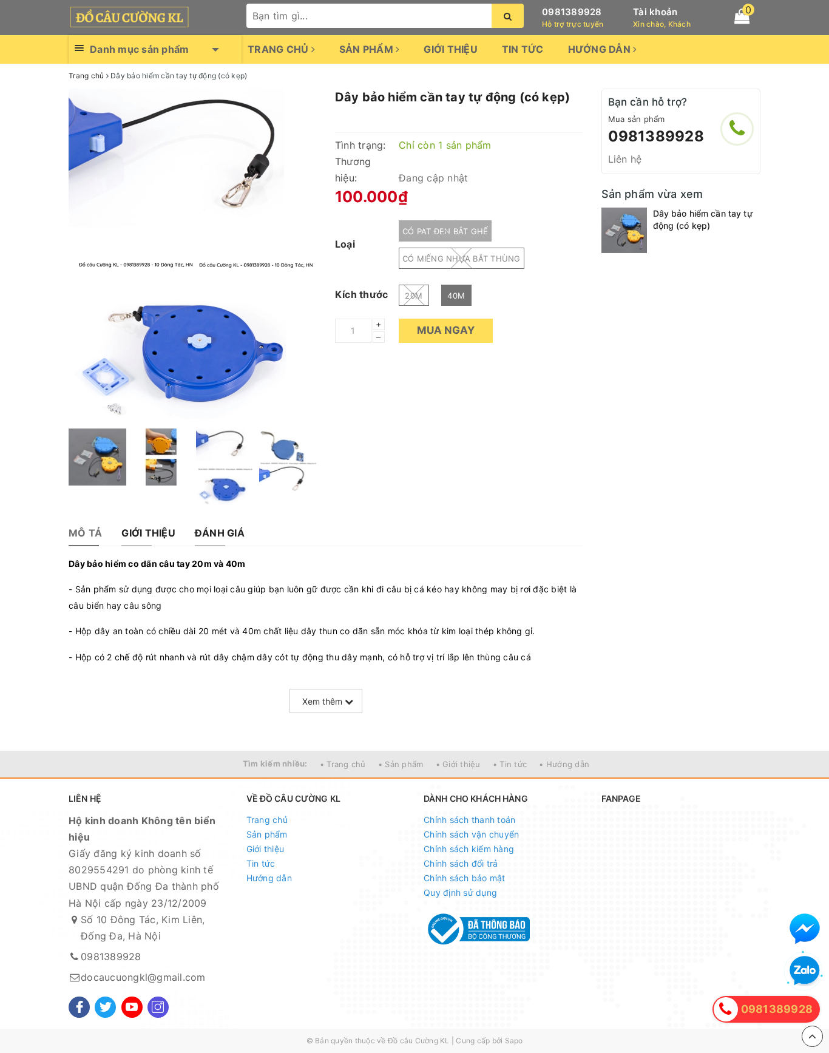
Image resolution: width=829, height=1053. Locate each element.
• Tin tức (510, 764)
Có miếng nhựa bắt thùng (461, 258)
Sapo (514, 1040)
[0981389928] (737, 129)
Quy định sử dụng (460, 892)
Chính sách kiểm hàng (469, 849)
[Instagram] (158, 1007)
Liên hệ (625, 159)
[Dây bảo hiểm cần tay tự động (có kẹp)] (624, 230)
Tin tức (523, 49)
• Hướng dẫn (564, 764)
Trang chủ (279, 49)
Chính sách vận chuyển (471, 834)
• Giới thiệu (458, 764)
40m (456, 295)
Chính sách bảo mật (465, 878)
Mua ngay (446, 330)
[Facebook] (79, 1007)
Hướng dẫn (601, 49)
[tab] (85, 533)
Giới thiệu (451, 49)
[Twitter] (105, 1007)
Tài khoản (655, 12)
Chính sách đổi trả (461, 863)
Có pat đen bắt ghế (445, 231)
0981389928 (572, 12)
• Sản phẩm (401, 764)
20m (413, 295)
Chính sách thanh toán (469, 819)
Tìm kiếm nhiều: (275, 763)
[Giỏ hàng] (741, 16)
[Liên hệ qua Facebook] (805, 928)
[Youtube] (132, 1007)
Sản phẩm (367, 49)
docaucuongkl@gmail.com (143, 977)
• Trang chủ (343, 764)
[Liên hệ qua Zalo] (805, 971)
